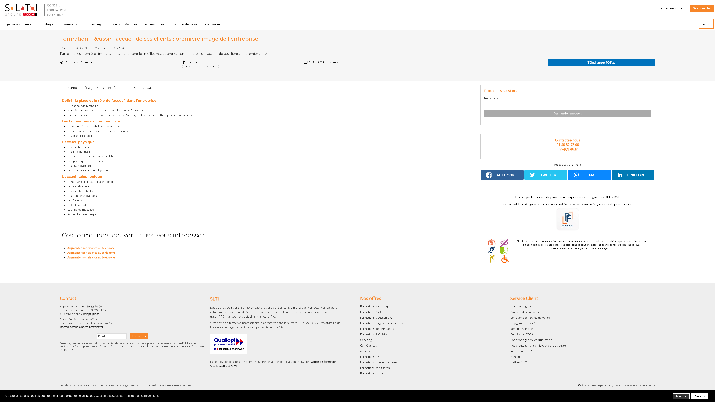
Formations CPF (370, 356)
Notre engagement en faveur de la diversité (538, 345)
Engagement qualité (522, 323)
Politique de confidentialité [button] (142, 395)
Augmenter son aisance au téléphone (91, 248)
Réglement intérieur (523, 329)
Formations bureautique (375, 306)
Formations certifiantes (375, 368)
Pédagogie (90, 87)
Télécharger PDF (599, 62)
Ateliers (365, 351)
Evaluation (149, 87)
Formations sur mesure (375, 373)
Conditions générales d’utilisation (531, 340)
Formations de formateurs (377, 329)
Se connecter (702, 8)
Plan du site (517, 356)
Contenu (70, 87)
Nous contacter (671, 8)
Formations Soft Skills (373, 334)
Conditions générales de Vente (530, 317)
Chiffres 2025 (519, 362)
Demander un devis (567, 113)
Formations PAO (370, 312)
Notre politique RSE (522, 351)
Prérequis (128, 87)
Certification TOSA (521, 334)
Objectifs (109, 87)
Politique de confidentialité (527, 312)
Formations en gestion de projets (381, 323)
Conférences (368, 345)
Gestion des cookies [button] (109, 395)
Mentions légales (521, 306)
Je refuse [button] (681, 396)
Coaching (366, 340)
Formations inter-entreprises (378, 362)
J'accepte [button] (700, 396)
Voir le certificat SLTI (223, 366)
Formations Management (376, 317)
